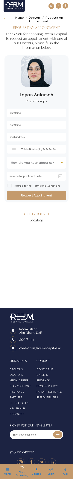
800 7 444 (26, 339)
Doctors (37, 473)
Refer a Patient (20, 402)
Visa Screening (22, 474)
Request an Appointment (46, 19)
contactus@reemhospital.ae (40, 348)
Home (19, 17)
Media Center (19, 380)
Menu (7, 473)
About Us (16, 369)
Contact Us (44, 369)
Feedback (43, 380)
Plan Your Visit (20, 386)
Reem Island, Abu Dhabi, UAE (30, 331)
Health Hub (17, 408)
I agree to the (36, 185)
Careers (42, 374)
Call (65, 473)
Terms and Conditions (46, 185)
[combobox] (14, 149)
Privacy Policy (47, 386)
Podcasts (17, 414)
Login (51, 473)
